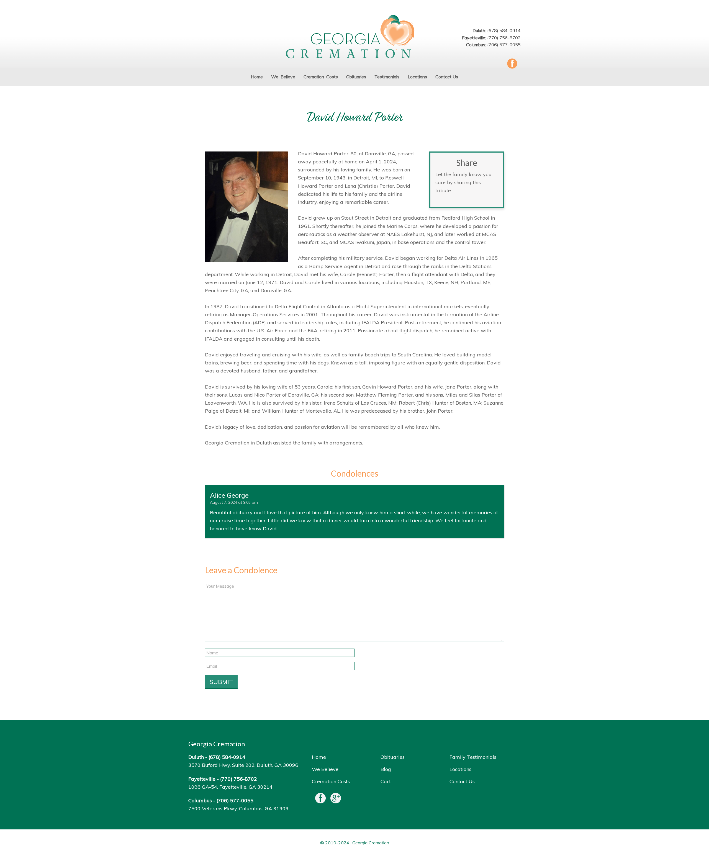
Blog (386, 769)
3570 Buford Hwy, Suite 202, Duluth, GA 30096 (243, 765)
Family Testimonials (472, 757)
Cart (386, 781)
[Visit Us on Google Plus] (336, 799)
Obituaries (393, 757)
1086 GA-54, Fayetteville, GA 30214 (230, 787)
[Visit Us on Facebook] (320, 799)
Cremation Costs (331, 781)
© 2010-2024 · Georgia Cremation (354, 842)
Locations (460, 769)
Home (319, 757)
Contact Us (462, 781)
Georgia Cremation (354, 37)
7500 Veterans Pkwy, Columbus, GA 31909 (238, 808)
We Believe (325, 769)
